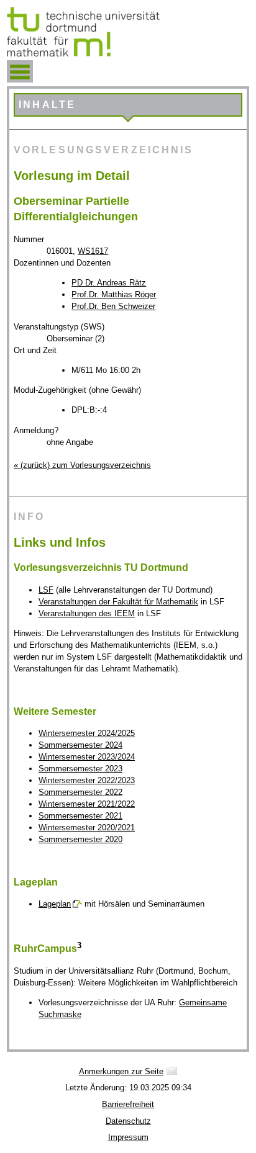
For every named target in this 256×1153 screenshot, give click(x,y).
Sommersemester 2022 (80, 792)
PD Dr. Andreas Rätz (108, 282)
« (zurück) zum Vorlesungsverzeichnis (82, 465)
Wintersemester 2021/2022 (87, 804)
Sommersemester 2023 (80, 768)
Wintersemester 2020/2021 (87, 827)
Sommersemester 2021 (80, 815)
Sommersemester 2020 (80, 839)
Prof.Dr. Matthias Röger (113, 294)
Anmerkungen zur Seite (121, 1071)
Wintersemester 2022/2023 (87, 780)
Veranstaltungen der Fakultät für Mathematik (118, 601)
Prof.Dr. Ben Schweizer (113, 306)
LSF (46, 589)
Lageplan (55, 903)
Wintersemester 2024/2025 (87, 733)
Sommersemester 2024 (80, 745)
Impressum (128, 1137)
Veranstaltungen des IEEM (87, 613)
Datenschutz (128, 1121)
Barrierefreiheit (128, 1104)
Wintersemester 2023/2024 (87, 756)
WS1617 (93, 251)
